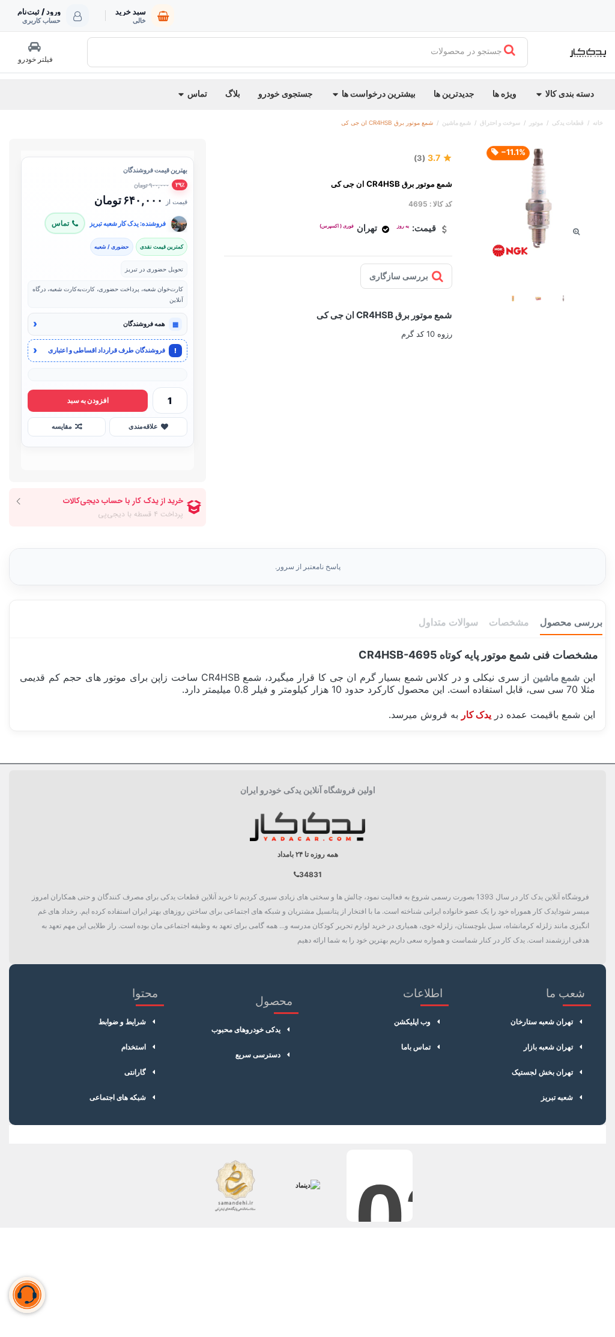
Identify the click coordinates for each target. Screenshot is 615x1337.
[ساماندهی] (235, 1186)
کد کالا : (440, 203)
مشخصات (509, 622)
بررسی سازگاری (398, 276)
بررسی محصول (571, 622)
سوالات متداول (448, 622)
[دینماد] (307, 1186)
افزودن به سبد (88, 400)
